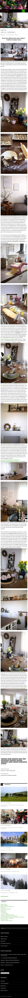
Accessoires (4, 758)
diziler (2, 964)
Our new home (4, 912)
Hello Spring (3, 911)
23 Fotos (8, 802)
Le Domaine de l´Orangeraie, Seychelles (8, 774)
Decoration (15, 758)
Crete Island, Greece (8, 964)
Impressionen (12, 760)
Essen (20, 758)
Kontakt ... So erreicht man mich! (7, 914)
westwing (4, 763)
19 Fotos (8, 890)
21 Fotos (8, 869)
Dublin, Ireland (4, 827)
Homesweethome (5, 760)
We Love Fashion (4, 990)
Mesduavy (3, 962)
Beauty (9, 758)
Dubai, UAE (3, 850)
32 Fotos (8, 847)
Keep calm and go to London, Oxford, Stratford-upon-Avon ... (13, 917)
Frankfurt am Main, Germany (6, 920)
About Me (3, 981)
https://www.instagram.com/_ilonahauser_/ (10, 459)
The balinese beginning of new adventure (9, 915)
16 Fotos (8, 825)
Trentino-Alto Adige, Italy (6, 908)
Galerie (3, 34)
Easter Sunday (3, 910)
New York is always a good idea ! (7, 918)
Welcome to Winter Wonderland (7, 906)
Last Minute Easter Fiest (6, 871)
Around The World (4, 983)
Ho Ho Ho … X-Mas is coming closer (8, 770)
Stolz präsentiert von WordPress (6, 996)
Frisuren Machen (4, 954)
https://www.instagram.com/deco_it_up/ (12, 461)
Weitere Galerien (5, 896)
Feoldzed (2, 960)
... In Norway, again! (4, 913)
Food (24, 758)
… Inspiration (7, 784)
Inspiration (19, 760)
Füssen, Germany (4, 892)
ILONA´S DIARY (5, 11)
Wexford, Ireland (4, 805)
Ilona (17, 34)
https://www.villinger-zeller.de (7, 339)
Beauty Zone (3, 985)
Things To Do (3, 30)
